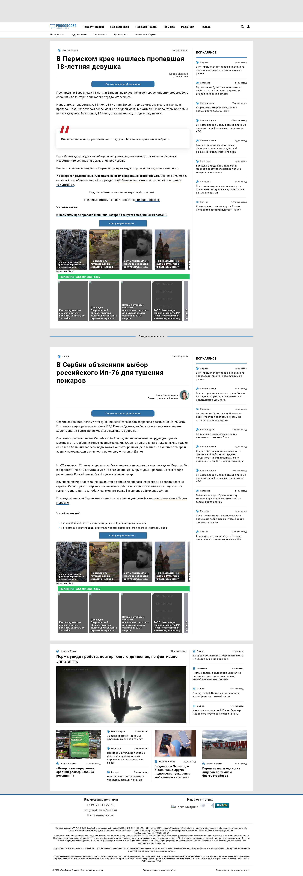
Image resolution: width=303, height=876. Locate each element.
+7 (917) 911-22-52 (100, 805)
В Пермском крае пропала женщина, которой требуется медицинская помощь (111, 215)
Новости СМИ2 (65, 271)
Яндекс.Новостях (147, 199)
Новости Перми (70, 50)
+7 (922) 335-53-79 (160, 833)
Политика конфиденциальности (232, 870)
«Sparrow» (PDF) (154, 861)
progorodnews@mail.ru (100, 810)
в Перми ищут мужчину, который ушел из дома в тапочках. (137, 168)
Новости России (208, 141)
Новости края (207, 103)
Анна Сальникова (167, 395)
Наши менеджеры (100, 815)
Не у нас (204, 62)
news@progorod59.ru (224, 830)
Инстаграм (146, 192)
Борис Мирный (178, 73)
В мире (65, 356)
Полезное (205, 82)
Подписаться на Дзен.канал (122, 84)
